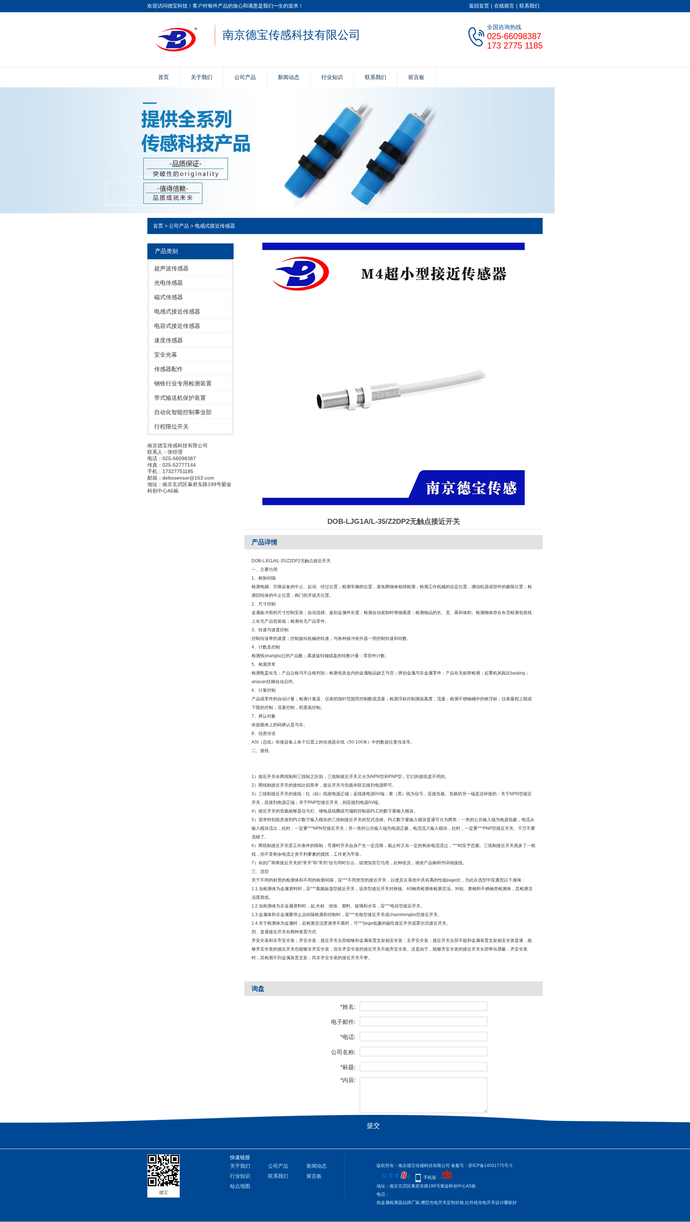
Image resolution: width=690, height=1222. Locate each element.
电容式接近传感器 (177, 326)
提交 (373, 1125)
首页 (163, 77)
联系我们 (529, 6)
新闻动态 (288, 77)
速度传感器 (168, 340)
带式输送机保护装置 (180, 398)
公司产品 (245, 77)
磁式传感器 (168, 297)
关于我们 (201, 77)
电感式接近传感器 (215, 226)
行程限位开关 (171, 427)
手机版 (429, 1177)
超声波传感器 (171, 268)
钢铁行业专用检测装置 (183, 383)
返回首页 (479, 6)
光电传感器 (168, 283)
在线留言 (504, 6)
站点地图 (240, 1186)
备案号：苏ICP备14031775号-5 (481, 1165)
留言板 (416, 77)
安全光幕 (165, 355)
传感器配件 (168, 369)
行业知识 (332, 77)
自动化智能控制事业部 (183, 412)
